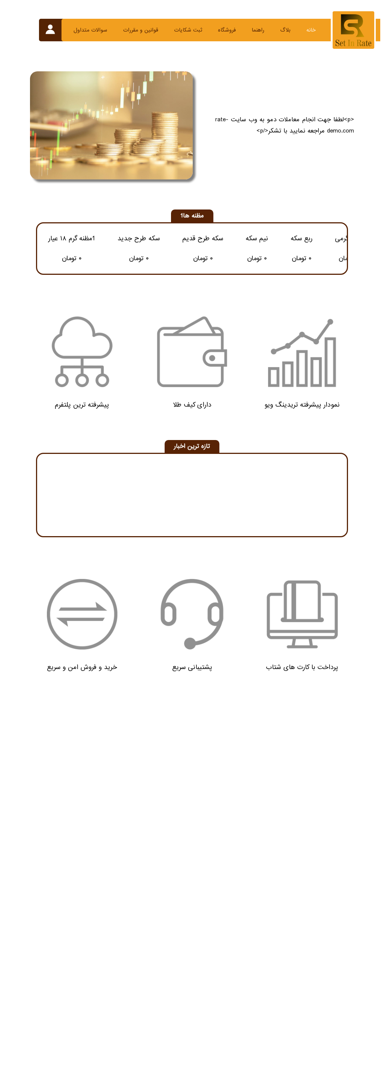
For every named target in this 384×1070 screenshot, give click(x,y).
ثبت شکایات (188, 30)
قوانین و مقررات (140, 30)
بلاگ (285, 30)
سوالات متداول (90, 30)
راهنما (258, 30)
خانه (311, 30)
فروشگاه (227, 30)
